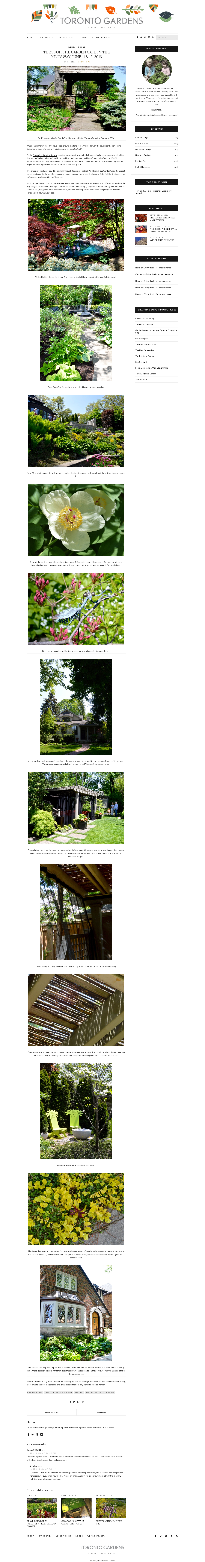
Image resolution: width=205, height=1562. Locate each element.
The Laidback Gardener (145, 344)
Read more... (156, 110)
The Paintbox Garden (144, 356)
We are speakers (101, 37)
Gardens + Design (143, 149)
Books (83, 37)
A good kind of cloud (162, 240)
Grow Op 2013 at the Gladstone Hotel (72, 1522)
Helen (34, 1466)
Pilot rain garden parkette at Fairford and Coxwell (41, 1524)
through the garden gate (58, 1392)
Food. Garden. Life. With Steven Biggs (151, 368)
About (30, 37)
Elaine (137, 294)
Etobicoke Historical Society (45, 155)
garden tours (34, 1392)
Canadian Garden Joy (144, 318)
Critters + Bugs (141, 137)
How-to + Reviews (143, 155)
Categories (46, 37)
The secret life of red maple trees (162, 219)
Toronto (78, 1392)
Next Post (101, 1412)
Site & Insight (141, 362)
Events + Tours (76, 47)
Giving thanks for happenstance (157, 267)
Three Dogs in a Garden (145, 373)
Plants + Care (141, 161)
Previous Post (51, 1412)
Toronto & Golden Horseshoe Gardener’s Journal (153, 192)
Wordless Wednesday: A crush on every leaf (163, 230)
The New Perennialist (144, 350)
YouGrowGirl (141, 379)
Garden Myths (141, 338)
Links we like (66, 37)
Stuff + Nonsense (142, 167)
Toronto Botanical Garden (100, 1392)
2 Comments (84, 62)
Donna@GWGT (34, 1450)
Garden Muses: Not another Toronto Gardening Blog (156, 331)
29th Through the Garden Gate (101, 171)
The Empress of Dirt (144, 324)
